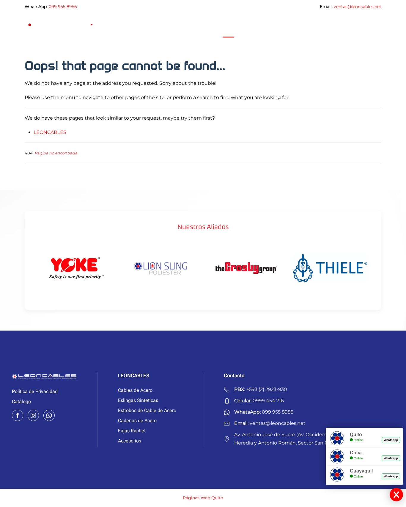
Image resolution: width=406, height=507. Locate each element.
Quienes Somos (318, 25)
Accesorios (129, 441)
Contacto (371, 25)
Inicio (228, 25)
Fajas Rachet (132, 430)
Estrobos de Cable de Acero (147, 410)
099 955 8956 (63, 6)
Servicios (282, 25)
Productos (253, 25)
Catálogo (21, 401)
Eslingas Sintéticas (138, 400)
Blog (348, 25)
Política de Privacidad (35, 391)
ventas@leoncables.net (357, 6)
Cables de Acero (135, 390)
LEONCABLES (50, 132)
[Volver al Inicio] (81, 25)
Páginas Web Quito (203, 497)
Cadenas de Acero (137, 420)
